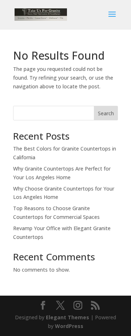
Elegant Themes (67, 317)
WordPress (69, 326)
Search (106, 113)
